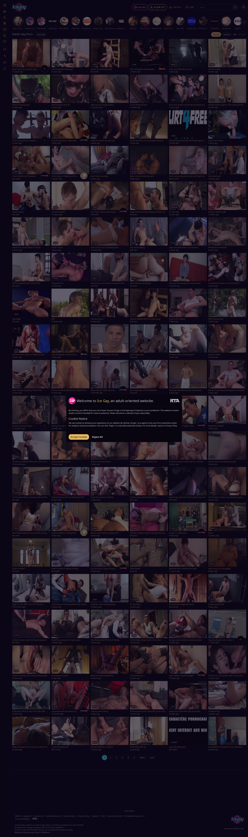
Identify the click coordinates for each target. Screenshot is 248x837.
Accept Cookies (79, 437)
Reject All (97, 437)
